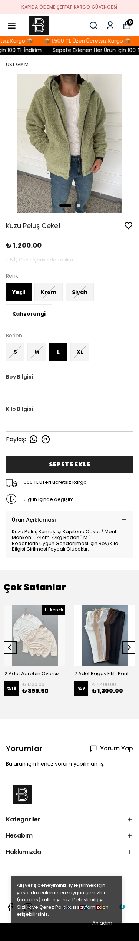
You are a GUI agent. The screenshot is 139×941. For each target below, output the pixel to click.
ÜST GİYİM (17, 64)
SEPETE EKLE (69, 464)
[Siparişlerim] (110, 25)
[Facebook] (10, 907)
